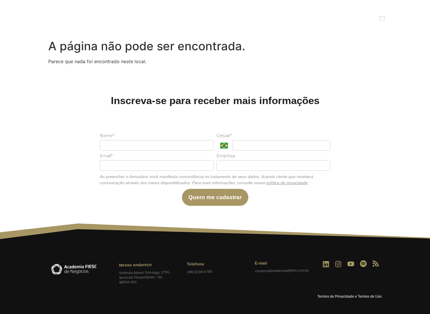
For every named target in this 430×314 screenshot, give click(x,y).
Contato (352, 18)
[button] (369, 18)
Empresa (225, 155)
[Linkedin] (326, 264)
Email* (106, 155)
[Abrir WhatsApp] (415, 299)
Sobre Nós (215, 18)
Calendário (286, 18)
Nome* (107, 135)
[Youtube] (351, 264)
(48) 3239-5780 (199, 272)
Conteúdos (320, 18)
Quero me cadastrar (215, 197)
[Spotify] (363, 264)
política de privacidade (287, 182)
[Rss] (376, 263)
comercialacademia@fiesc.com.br (282, 270)
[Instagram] (338, 264)
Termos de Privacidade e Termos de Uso (349, 296)
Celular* (224, 135)
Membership (250, 18)
